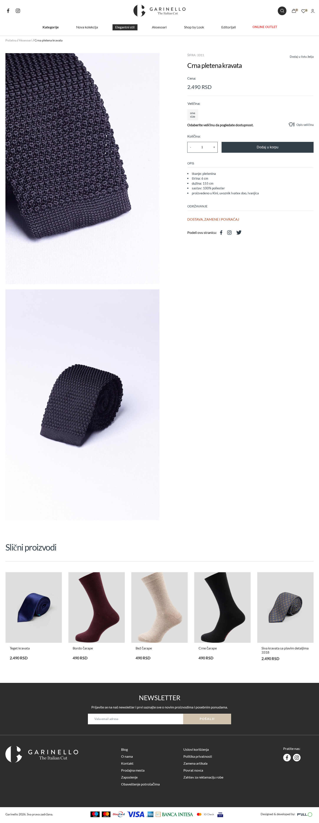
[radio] (192, 114)
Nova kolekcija (87, 27)
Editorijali (228, 27)
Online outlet (265, 27)
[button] (298, 56)
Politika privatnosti (197, 756)
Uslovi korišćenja (196, 749)
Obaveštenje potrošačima (140, 784)
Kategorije (51, 27)
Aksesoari (159, 27)
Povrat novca (193, 770)
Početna (10, 40)
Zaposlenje (129, 777)
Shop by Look (194, 27)
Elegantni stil (125, 27)
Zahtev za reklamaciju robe (203, 777)
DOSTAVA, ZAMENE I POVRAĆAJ (213, 219)
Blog (124, 749)
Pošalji (207, 719)
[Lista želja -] (303, 10)
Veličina (193, 103)
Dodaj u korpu (267, 147)
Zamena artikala (195, 763)
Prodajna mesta (133, 770)
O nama (127, 756)
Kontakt (127, 763)
